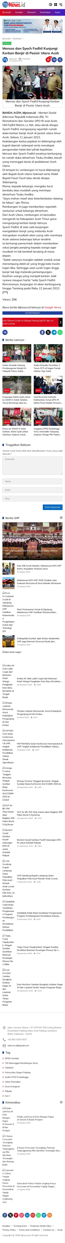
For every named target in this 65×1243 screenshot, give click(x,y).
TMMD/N (9, 1067)
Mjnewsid (13, 59)
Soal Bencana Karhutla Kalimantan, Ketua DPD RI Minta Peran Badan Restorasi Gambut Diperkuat (48, 400)
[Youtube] (32, 1215)
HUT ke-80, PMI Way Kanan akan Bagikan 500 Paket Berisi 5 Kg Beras (39, 813)
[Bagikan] (60, 59)
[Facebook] (42, 332)
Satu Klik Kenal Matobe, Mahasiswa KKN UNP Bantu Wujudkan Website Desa (39, 567)
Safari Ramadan (13, 1081)
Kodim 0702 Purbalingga (16, 1077)
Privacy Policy (9, 1229)
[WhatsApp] (60, 332)
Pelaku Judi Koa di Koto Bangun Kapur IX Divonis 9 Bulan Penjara (35, 1118)
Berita (7, 359)
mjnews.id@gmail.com (18, 1045)
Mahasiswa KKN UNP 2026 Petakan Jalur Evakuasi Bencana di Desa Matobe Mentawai (39, 582)
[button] (50, 4)
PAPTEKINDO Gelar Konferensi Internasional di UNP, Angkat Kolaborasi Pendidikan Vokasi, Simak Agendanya (39, 745)
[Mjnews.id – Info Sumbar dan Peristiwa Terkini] (13, 4)
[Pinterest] (16, 1215)
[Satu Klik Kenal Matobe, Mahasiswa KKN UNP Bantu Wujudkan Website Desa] (8, 569)
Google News (52, 307)
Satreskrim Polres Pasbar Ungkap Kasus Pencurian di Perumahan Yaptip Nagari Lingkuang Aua (36, 1185)
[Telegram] (54, 332)
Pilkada (8, 1091)
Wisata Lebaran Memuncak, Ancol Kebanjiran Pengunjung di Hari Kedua (39, 712)
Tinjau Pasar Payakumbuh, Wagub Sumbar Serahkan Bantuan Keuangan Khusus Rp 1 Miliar (37, 949)
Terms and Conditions (29, 1229)
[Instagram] (21, 1215)
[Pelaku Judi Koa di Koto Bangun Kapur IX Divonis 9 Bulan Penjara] (8, 1119)
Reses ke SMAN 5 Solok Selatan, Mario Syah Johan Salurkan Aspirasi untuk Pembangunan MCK (15, 431)
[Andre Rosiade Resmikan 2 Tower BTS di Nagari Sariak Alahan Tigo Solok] (48, 353)
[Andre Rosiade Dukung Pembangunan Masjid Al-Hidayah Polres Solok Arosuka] (16, 353)
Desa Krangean (12, 1086)
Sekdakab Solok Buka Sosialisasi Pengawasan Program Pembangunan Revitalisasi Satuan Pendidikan (39, 914)
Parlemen (7, 43)
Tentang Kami (20, 1226)
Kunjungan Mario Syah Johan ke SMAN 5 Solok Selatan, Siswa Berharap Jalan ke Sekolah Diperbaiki (16, 400)
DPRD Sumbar (12, 1058)
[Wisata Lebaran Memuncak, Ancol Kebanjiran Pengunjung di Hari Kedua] (8, 714)
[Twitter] (48, 332)
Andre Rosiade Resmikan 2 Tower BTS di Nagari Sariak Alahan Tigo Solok (47, 368)
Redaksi (6, 1226)
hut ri (7, 1096)
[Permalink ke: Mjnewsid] (5, 59)
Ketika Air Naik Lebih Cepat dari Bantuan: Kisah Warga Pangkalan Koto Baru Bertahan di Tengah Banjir (40, 680)
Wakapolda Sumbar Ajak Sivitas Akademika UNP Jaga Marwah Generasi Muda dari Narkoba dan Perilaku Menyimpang (38, 640)
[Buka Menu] (55, 4)
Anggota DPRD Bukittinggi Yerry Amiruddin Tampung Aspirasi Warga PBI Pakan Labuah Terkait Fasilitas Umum (46, 431)
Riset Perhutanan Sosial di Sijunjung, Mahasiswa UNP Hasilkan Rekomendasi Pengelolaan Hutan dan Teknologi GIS (36, 611)
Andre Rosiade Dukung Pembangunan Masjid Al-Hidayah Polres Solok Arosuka (14, 368)
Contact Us (48, 1229)
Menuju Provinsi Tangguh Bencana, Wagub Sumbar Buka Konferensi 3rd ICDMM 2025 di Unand (38, 783)
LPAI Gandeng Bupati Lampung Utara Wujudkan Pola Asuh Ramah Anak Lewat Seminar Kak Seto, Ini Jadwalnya (37, 877)
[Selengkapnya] (61, 517)
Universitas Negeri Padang (18, 1072)
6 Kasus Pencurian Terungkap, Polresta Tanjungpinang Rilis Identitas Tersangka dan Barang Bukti (38, 1149)
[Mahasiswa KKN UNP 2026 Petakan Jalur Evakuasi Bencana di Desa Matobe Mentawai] (8, 583)
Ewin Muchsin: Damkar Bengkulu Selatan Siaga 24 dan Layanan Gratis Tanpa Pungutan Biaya (40, 986)
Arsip (59, 1229)
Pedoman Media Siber (40, 1226)
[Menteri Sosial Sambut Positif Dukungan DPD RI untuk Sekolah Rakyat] (8, 843)
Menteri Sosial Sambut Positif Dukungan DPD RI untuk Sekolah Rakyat (39, 841)
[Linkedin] (27, 1215)
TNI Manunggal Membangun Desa (21, 1063)
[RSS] (49, 1215)
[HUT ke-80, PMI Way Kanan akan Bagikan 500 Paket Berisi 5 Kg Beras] (8, 815)
